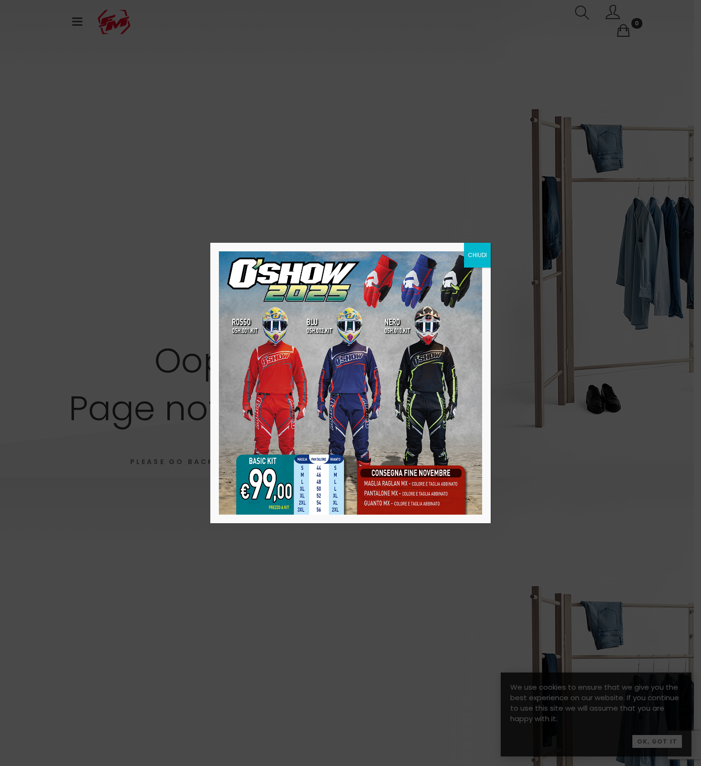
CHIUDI (477, 255)
